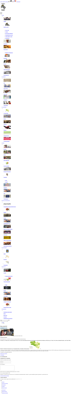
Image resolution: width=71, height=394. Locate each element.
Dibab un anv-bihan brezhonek (8, 229)
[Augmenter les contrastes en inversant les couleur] (2, 328)
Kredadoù (3, 386)
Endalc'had (4, 1)
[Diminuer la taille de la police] (0, 328)
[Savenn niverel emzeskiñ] (7, 117)
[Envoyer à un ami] (5, 328)
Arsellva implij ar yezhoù (8, 36)
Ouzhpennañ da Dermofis (8, 276)
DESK (6, 180)
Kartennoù (5, 259)
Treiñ (4, 193)
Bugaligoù (5, 149)
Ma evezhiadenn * (2, 364)
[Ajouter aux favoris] (6, 328)
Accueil (3, 322)
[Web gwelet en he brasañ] (7, 335)
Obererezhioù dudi (6, 160)
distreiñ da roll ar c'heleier (3, 353)
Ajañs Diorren (7, 38)
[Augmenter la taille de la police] (1, 328)
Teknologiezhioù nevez (7, 223)
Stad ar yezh (5, 94)
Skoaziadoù (5, 177)
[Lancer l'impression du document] (4, 328)
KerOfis (5, 290)
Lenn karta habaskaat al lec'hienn (4, 375)
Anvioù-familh (6, 105)
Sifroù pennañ (6, 88)
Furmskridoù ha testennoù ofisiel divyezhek (10, 206)
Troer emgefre (6, 296)
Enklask (7, 1)
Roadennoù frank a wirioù (7, 307)
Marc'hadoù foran (6, 75)
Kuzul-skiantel (6, 49)
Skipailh (5, 21)
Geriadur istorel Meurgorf (7, 301)
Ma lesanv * (1, 361)
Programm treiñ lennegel (7, 171)
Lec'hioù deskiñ (6, 113)
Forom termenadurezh (7, 281)
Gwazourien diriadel (6, 141)
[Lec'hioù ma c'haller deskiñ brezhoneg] (7, 111)
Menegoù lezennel (4, 391)
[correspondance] (10, 1)
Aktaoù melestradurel (7, 69)
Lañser (1, 1)
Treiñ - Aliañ (7, 30)
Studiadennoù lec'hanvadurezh (8, 318)
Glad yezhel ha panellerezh (9, 33)
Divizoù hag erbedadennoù (9, 52)
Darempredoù (18, 1)
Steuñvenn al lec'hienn (5, 383)
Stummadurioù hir (6, 135)
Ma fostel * (1, 362)
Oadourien (5, 124)
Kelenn (5, 154)
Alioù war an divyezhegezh (7, 240)
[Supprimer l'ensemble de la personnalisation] (3, 328)
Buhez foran (5, 315)
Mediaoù (5, 212)
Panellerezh (5, 187)
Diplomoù (5, 130)
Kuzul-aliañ (5, 58)
